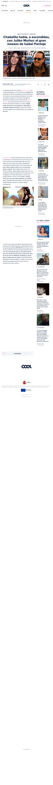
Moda (35, 10)
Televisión (42, 10)
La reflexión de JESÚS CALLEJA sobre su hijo (41, 1)
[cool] (26, 5)
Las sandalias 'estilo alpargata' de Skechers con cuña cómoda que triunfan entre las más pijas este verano (42, 207)
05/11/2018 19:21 (6, 85)
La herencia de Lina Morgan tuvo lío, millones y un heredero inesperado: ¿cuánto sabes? (43, 119)
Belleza (12, 10)
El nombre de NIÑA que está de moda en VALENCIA (20, 1)
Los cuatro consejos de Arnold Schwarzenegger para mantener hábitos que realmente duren (43, 148)
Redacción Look (8, 84)
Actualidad (4, 10)
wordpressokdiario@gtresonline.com (23, 84)
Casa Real (20, 10)
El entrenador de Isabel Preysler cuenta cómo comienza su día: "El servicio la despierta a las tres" (43, 244)
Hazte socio (47, 5)
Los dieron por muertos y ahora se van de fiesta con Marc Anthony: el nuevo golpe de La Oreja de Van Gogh (43, 177)
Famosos (28, 10)
